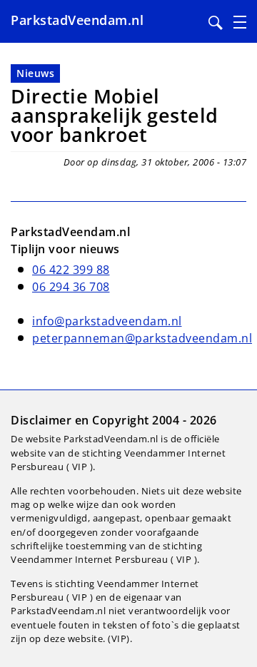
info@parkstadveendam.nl (107, 321)
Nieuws (35, 73)
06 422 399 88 (71, 270)
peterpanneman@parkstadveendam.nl (142, 338)
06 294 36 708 (71, 287)
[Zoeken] (215, 23)
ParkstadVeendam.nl (77, 20)
